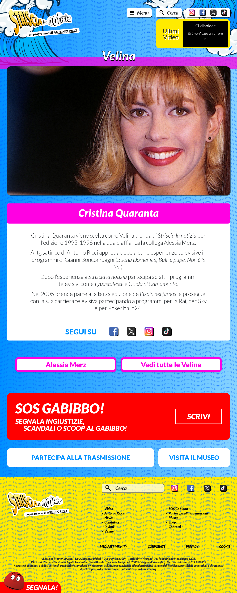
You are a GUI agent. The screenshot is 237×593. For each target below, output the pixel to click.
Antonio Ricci (114, 513)
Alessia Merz (66, 364)
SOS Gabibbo (178, 509)
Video (108, 509)
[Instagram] (192, 13)
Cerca (172, 13)
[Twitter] (213, 13)
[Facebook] (203, 13)
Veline (109, 531)
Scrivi (198, 416)
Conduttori (112, 522)
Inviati (109, 527)
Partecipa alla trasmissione (80, 457)
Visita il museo (194, 457)
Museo (173, 518)
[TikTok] (224, 13)
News (108, 518)
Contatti (175, 527)
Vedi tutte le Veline (171, 364)
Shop (172, 522)
